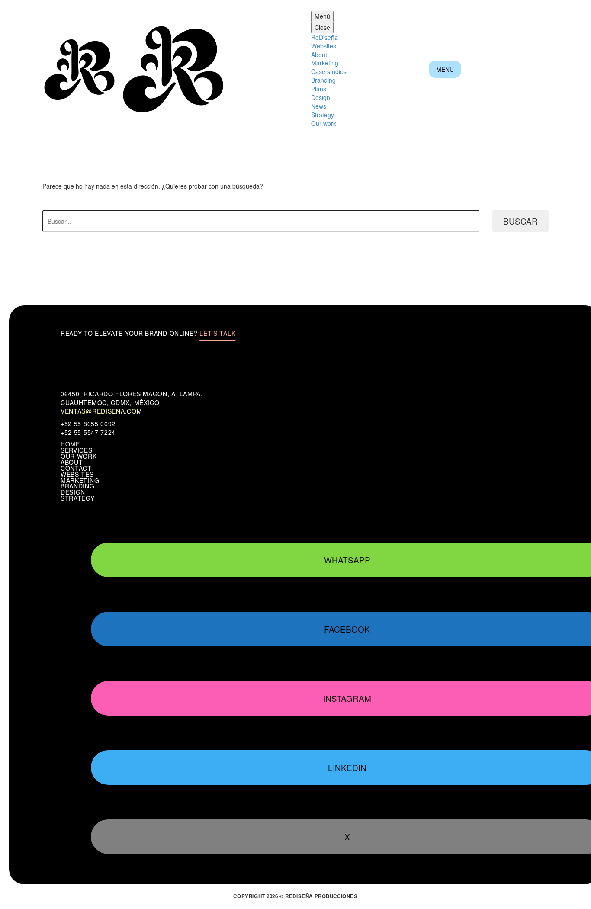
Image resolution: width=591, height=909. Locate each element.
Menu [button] (445, 69)
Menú (322, 16)
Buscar (520, 221)
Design (320, 97)
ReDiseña (324, 37)
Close (322, 27)
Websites (323, 46)
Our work (323, 123)
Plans (318, 88)
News (318, 106)
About (319, 54)
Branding (323, 80)
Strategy (322, 114)
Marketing (324, 62)
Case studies (329, 71)
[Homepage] (134, 68)
